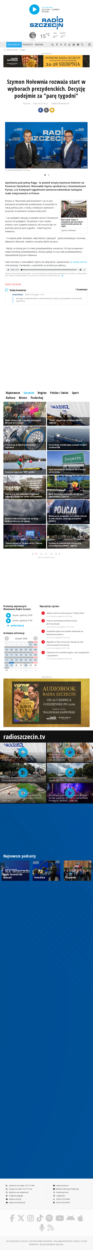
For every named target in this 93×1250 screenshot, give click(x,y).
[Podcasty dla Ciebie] (42, 1224)
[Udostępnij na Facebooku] (40, 110)
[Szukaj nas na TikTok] (39, 1215)
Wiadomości (14, 44)
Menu (89, 44)
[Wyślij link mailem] (52, 110)
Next (85, 145)
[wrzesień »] (35, 638)
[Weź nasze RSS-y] (50, 1224)
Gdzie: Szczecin (13, 284)
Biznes (23, 397)
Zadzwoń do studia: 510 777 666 (21, 1185)
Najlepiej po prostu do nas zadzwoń (52, 44)
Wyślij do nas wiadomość (78, 44)
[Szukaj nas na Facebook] (12, 1215)
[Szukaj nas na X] (21, 1215)
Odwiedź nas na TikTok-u (69, 44)
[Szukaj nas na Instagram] (30, 1215)
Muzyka (39, 44)
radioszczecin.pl (14, 1199)
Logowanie (60, 1196)
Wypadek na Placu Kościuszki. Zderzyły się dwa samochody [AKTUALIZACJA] (64, 645)
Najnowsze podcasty (19, 856)
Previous (7, 145)
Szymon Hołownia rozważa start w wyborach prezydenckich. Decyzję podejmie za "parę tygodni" (46, 89)
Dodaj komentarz (18, 290)
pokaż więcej (17, 625)
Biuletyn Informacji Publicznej (67, 1189)
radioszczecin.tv (24, 736)
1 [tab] (44, 175)
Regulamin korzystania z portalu (67, 1241)
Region (23, 50)
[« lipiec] (7, 638)
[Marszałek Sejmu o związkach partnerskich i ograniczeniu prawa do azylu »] (73, 209)
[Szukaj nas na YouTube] (59, 1215)
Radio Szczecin (12, 50)
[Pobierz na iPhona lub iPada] (80, 1215)
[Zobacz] (46, 61)
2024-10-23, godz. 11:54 (28, 294)
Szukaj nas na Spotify (74, 44)
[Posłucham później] (62, 275)
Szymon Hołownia (68, 230)
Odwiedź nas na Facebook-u (57, 44)
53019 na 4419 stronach (46, 557)
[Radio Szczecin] (46, 23)
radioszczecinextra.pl (16, 1202)
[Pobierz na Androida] (70, 1215)
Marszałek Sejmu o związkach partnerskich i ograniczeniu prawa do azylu (72, 223)
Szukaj (82, 44)
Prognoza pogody (15, 1196)
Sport (75, 392)
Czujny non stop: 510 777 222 (20, 1189)
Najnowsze (13, 392)
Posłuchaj (37, 397)
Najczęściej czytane (49, 606)
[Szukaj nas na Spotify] (49, 1215)
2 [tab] (48, 175)
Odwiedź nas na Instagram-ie (65, 44)
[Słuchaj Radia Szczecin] (34, 9)
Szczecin (29, 392)
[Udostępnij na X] (46, 110)
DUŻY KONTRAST (63, 1202)
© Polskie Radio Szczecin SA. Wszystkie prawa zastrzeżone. (29, 1241)
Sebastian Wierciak (60, 103)
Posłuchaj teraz (62, 1192)
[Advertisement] (46, 328)
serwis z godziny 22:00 (22, 615)
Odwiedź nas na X (61, 44)
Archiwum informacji (13, 633)
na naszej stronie (78, 261)
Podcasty (28, 44)
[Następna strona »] (59, 554)
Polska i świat (59, 392)
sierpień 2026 (21, 638)
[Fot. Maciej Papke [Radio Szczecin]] (46, 145)
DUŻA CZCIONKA (63, 1199)
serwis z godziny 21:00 (22, 620)
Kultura (10, 397)
